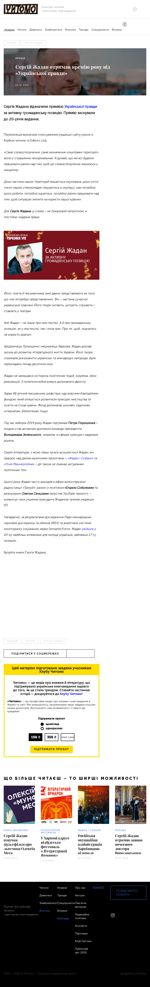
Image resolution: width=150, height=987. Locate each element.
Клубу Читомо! (71, 694)
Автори (79, 895)
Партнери (81, 933)
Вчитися (70, 29)
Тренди (83, 29)
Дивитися (35, 29)
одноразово (54, 728)
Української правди (80, 106)
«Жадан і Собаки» (80, 458)
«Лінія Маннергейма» (19, 464)
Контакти (81, 926)
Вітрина (117, 29)
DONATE (98, 887)
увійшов (87, 529)
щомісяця (52, 724)
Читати (21, 29)
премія (12, 43)
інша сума (67, 737)
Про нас (80, 887)
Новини (9, 29)
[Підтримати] (124, 24)
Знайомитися (53, 29)
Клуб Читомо (83, 941)
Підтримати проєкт (51, 749)
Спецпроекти (100, 29)
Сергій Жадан (33, 43)
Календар (63, 918)
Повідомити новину (127, 893)
